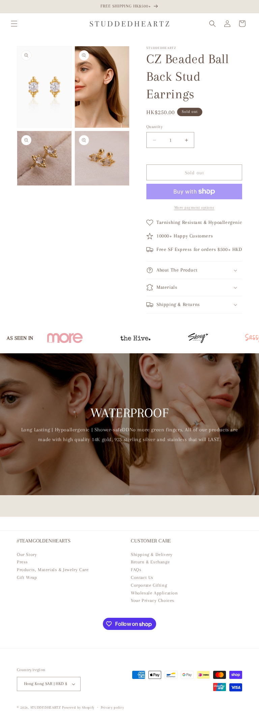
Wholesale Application (154, 592)
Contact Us (142, 577)
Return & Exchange (150, 561)
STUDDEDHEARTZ (45, 707)
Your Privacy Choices (152, 600)
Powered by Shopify (78, 707)
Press (22, 561)
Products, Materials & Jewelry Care (52, 569)
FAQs (136, 569)
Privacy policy (112, 707)
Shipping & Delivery (151, 554)
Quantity (154, 126)
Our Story (27, 554)
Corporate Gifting (149, 585)
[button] (14, 23)
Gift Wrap (27, 577)
